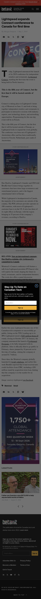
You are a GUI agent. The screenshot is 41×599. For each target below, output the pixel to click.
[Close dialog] (36, 285)
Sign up (20, 308)
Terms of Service (25, 312)
